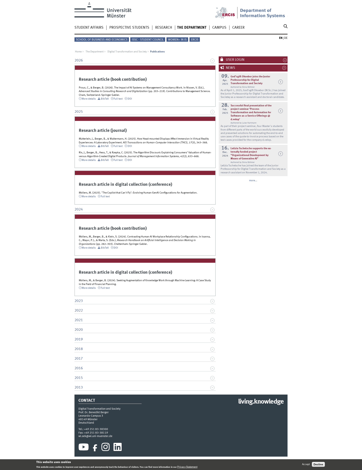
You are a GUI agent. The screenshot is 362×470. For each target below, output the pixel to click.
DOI (130, 99)
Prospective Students (129, 28)
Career (238, 28)
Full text (118, 99)
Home (78, 51)
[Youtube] (83, 448)
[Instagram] (105, 448)
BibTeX (105, 99)
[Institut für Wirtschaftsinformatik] (264, 10)
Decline (318, 464)
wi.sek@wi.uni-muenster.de (95, 436)
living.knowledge (261, 402)
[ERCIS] (227, 10)
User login (234, 59)
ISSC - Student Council (148, 39)
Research (163, 28)
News (230, 68)
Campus (219, 28)
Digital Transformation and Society (127, 51)
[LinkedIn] (118, 448)
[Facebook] (95, 448)
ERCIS (194, 39)
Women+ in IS (177, 39)
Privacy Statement (187, 466)
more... (253, 180)
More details (89, 99)
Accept (306, 464)
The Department (191, 28)
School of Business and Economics (101, 39)
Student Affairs (89, 28)
